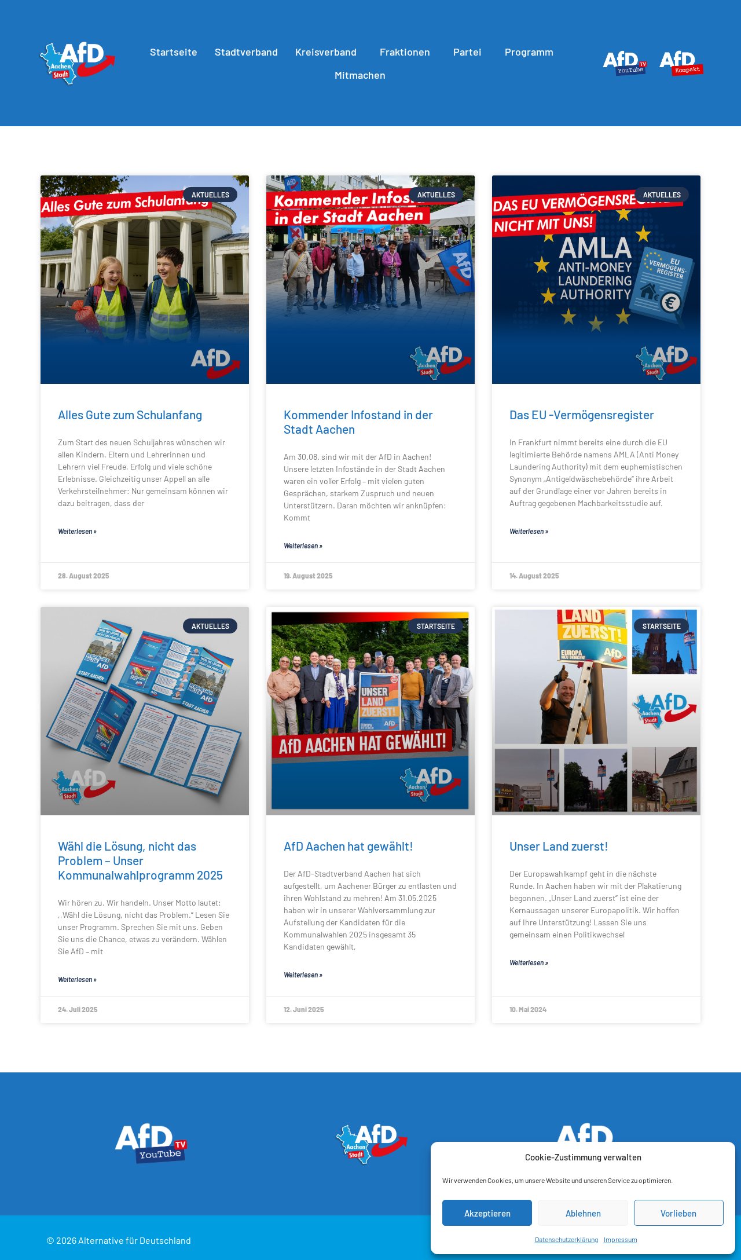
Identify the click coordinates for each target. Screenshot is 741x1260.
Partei (467, 51)
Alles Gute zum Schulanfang (130, 414)
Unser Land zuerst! (558, 845)
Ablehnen (583, 1213)
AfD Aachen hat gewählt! (348, 845)
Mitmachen (360, 74)
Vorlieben (678, 1213)
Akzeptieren (487, 1213)
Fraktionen (405, 51)
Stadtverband (246, 51)
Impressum (620, 1239)
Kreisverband (326, 51)
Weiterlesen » (77, 531)
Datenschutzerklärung (566, 1239)
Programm (529, 51)
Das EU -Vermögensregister (581, 414)
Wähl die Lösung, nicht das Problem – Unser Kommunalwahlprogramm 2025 (140, 860)
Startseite (173, 51)
